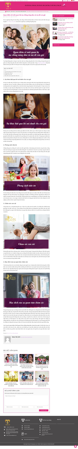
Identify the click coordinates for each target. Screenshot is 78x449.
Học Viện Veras (28, 5)
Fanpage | (12, 0)
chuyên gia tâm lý (42, 62)
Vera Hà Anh (15, 16)
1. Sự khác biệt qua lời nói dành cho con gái (12, 71)
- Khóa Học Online (27, 425)
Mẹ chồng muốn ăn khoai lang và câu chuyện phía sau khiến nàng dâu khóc (26, 366)
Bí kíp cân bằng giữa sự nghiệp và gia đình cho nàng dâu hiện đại (11, 384)
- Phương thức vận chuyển (46, 429)
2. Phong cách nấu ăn (8, 73)
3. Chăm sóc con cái (8, 74)
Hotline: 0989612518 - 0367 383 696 (22, 0)
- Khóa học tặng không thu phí (29, 429)
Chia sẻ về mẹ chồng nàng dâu (21, 11)
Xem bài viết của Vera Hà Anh (26, 337)
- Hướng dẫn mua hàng (45, 425)
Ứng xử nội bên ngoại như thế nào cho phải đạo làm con (42, 367)
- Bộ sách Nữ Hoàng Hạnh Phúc (29, 439)
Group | (15, 0)
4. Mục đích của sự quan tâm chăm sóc (11, 75)
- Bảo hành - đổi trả (45, 430)
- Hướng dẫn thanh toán (46, 427)
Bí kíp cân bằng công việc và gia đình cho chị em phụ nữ (26, 384)
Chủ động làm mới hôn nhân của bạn (66, 18)
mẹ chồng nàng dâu (11, 21)
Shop (58, 5)
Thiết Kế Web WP (51, 444)
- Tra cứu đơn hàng (45, 432)
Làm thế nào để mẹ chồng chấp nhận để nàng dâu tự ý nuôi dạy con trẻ (42, 384)
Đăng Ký (70, 0)
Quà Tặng (47, 5)
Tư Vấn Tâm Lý (53, 5)
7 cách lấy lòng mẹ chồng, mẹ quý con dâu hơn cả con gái (11, 365)
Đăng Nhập (65, 0)
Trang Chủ (8, 11)
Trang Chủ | (5, 0)
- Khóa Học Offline (27, 427)
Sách (44, 5)
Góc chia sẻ (13, 11)
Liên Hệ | (9, 0)
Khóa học (34, 5)
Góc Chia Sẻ (39, 5)
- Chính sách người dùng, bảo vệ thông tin (47, 434)
